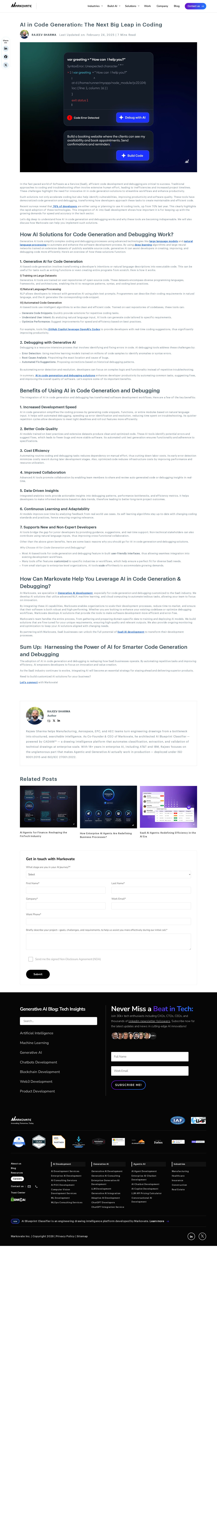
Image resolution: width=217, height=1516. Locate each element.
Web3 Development (36, 1081)
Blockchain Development (40, 1071)
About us (16, 1164)
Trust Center (18, 1193)
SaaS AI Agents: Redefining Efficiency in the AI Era (168, 835)
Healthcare (178, 1176)
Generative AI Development (107, 1171)
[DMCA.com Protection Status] (18, 1201)
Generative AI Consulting (105, 1176)
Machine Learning (34, 1042)
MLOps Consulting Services (67, 1203)
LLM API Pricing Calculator (147, 1193)
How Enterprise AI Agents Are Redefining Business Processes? (106, 835)
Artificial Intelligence (36, 1033)
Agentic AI (139, 1164)
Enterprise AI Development (66, 1176)
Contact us (194, 6)
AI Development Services (65, 1171)
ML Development (60, 1198)
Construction (179, 1185)
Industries (94, 6)
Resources (17, 1173)
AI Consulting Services (64, 1181)
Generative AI (31, 1052)
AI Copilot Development (145, 1189)
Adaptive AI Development (105, 1198)
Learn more (157, 1221)
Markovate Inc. (21, 1236)
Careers (17, 1179)
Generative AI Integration (106, 1193)
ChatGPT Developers (103, 1203)
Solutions (130, 6)
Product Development (37, 1091)
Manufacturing (180, 1171)
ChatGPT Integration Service (107, 1207)
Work (147, 6)
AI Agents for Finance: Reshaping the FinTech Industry (43, 834)
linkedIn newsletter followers (149, 1021)
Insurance (177, 1181)
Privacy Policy (65, 1236)
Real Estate (178, 1190)
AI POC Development (63, 1185)
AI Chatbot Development (145, 1184)
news (144, 1026)
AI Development (62, 1164)
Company (162, 6)
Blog (177, 6)
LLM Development (101, 1189)
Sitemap (82, 1236)
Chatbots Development (38, 1062)
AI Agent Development (144, 1171)
